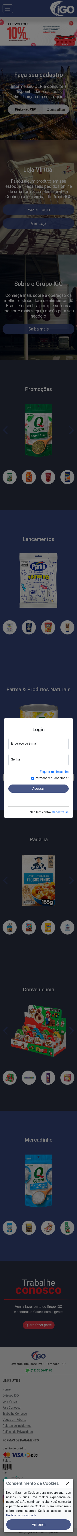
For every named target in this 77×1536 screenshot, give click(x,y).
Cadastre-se (60, 812)
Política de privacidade (21, 1515)
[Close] (67, 1483)
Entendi (38, 1524)
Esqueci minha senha (54, 772)
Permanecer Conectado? (52, 778)
